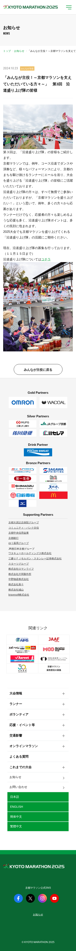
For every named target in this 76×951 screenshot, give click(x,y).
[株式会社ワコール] (53, 402)
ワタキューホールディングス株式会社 (30, 553)
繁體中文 (16, 826)
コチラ (46, 259)
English (16, 806)
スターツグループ (18, 563)
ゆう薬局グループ (18, 543)
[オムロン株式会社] (22, 402)
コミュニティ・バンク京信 (23, 527)
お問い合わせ (18, 787)
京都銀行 (13, 538)
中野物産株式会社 (18, 579)
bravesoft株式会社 (18, 594)
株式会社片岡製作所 (19, 574)
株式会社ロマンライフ (21, 568)
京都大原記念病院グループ (23, 522)
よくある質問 (19, 756)
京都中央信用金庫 (18, 532)
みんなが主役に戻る (38, 369)
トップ (7, 51)
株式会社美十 (16, 584)
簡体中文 (16, 816)
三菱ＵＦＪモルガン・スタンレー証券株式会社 (35, 558)
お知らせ (19, 51)
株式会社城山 (16, 589)
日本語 (14, 796)
